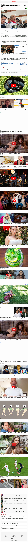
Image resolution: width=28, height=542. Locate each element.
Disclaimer (6, 536)
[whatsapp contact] (16, 538)
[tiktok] (12, 538)
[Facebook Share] (23, 8)
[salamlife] (11, 538)
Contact (22, 535)
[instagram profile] (15, 538)
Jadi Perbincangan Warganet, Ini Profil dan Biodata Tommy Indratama (11, 523)
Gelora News (16, 540)
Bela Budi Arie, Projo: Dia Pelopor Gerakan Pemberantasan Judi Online (22, 64)
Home (5, 535)
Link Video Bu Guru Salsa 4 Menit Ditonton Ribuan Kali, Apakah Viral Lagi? (11, 525)
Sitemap (22, 536)
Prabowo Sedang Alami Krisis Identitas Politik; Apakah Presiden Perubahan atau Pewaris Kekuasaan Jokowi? (13, 520)
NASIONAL (4, 4)
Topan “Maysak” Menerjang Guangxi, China (8, 528)
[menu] (1, 2)
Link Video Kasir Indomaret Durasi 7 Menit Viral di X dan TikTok (10, 530)
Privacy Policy (14, 536)
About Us (14, 535)
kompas (4, 61)
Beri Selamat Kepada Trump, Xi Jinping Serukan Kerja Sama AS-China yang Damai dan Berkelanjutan (7, 64)
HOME (1, 4)
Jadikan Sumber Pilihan (14, 28)
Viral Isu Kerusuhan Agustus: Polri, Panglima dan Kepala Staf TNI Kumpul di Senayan (13, 518)
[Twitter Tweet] (25, 8)
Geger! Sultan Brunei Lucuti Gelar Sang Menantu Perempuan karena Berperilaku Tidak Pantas (14, 516)
